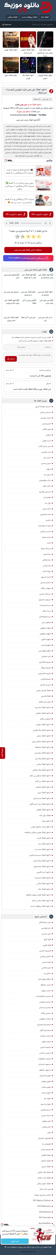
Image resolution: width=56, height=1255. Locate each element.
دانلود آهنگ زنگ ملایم (42, 860)
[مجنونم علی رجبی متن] (11, 281)
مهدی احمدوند (45, 1075)
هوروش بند (46, 1144)
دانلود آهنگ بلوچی (11, 50)
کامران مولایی (45, 956)
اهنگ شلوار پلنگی (44, 1183)
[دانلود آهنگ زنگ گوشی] (28, 65)
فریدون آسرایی (45, 950)
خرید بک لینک (45, 1189)
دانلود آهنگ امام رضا (43, 877)
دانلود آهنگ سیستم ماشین (40, 855)
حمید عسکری (45, 531)
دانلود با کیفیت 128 (13, 214)
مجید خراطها (46, 984)
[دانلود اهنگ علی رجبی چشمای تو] (45, 281)
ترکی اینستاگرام (45, 701)
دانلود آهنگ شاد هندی (42, 866)
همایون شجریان (44, 1138)
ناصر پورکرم (46, 1121)
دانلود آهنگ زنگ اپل (43, 758)
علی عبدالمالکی (45, 922)
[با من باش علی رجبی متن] (45, 307)
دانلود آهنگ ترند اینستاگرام (40, 804)
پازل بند (48, 503)
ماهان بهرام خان (44, 979)
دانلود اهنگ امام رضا (43, 707)
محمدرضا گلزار (45, 1030)
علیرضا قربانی (46, 679)
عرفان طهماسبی (45, 650)
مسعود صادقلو (45, 1070)
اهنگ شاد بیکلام (44, 1178)
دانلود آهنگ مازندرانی (42, 753)
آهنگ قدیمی (46, 696)
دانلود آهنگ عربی (44, 792)
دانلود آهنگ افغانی (43, 809)
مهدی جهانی (46, 1081)
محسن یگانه (46, 1013)
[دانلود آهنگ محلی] (11, 65)
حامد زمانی (46, 508)
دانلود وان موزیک (23, 111)
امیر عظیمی (46, 452)
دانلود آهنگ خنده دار (43, 849)
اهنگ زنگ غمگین (44, 1172)
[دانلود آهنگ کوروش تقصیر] (45, 65)
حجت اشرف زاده (44, 525)
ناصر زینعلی (46, 1126)
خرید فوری (15, 1241)
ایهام (49, 469)
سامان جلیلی (45, 582)
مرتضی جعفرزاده (44, 1058)
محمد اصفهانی (45, 1018)
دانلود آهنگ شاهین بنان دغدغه (28, 51)
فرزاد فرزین (47, 945)
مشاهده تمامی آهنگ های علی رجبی (28, 250)
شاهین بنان (46, 622)
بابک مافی (47, 486)
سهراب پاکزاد (46, 588)
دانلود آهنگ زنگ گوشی (28, 77)
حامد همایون (45, 514)
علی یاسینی (46, 933)
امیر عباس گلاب (44, 446)
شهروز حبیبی (46, 645)
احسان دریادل (45, 412)
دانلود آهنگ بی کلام (43, 781)
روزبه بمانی (46, 571)
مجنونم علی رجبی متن (11, 292)
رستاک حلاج (46, 548)
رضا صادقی (47, 559)
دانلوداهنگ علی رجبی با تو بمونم (28, 293)
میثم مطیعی (46, 1109)
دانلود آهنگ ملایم (44, 764)
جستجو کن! (6, 24)
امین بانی (47, 457)
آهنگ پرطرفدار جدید (29, 17)
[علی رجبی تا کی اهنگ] (28, 307)
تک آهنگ (37, 99)
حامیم (48, 520)
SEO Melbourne (44, 1206)
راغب (49, 542)
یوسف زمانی (46, 1149)
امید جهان (47, 440)
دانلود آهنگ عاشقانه (43, 747)
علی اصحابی (46, 656)
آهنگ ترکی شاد (45, 815)
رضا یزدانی (47, 565)
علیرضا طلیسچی (44, 673)
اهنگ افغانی (46, 1155)
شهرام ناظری (46, 639)
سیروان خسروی (45, 599)
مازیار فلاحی (46, 967)
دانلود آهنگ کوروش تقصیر (45, 77)
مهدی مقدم (46, 1087)
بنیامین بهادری (45, 491)
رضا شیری (47, 554)
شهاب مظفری (45, 628)
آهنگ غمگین (12, 17)
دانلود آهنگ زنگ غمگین (41, 770)
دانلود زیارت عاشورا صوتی (41, 826)
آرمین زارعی (46, 423)
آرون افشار (47, 429)
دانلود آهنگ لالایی (44, 883)
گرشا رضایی (46, 962)
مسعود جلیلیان (44, 1064)
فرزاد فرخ (47, 939)
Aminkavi (30, 1252)
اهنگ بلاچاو (46, 1160)
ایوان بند (47, 474)
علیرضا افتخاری (45, 662)
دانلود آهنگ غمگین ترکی (41, 741)
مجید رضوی (46, 990)
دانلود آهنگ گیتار (44, 838)
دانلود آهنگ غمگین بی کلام (40, 775)
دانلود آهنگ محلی (10, 75)
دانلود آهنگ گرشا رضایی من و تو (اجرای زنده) (45, 53)
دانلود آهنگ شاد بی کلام (41, 900)
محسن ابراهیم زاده (43, 996)
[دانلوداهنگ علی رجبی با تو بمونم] (28, 281)
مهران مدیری (46, 1104)
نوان (49, 1132)
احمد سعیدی (46, 418)
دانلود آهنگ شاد (44, 889)
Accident (33, 1252)
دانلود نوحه (46, 821)
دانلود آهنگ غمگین (43, 713)
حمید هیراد (46, 537)
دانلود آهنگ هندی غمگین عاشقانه (38, 832)
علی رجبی (45, 99)
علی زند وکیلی (45, 684)
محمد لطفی (46, 1041)
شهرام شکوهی (45, 633)
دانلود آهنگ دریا (44, 843)
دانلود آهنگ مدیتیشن (42, 798)
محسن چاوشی (45, 1002)
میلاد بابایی (46, 1115)
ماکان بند (47, 973)
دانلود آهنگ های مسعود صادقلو (38, 895)
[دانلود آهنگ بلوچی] (11, 39)
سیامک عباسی (45, 594)
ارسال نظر (11, 358)
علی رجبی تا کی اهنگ (28, 317)
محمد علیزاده (45, 1036)
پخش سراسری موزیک (42, 1195)
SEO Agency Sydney (42, 1200)
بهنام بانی (47, 497)
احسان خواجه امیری (43, 406)
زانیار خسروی (46, 577)
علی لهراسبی (46, 928)
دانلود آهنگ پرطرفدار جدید (40, 906)
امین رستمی (46, 463)
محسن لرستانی (45, 1007)
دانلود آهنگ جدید (34, 104)
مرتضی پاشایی (45, 1053)
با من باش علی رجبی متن (45, 319)
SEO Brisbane (45, 1212)
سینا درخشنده (45, 605)
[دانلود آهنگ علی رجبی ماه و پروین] (11, 307)
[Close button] (54, 1224)
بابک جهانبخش (45, 480)
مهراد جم (47, 1098)
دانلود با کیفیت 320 (39, 214)
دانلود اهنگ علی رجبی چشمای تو (45, 293)
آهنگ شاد (45, 17)
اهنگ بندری (46, 1166)
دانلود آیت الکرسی (44, 872)
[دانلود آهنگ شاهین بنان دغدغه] (28, 39)
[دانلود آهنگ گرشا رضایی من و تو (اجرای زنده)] (45, 39)
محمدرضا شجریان (44, 1024)
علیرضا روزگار (46, 667)
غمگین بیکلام (45, 719)
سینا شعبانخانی (45, 616)
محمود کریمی (45, 1047)
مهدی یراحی (46, 1092)
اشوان (48, 435)
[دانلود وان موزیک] (28, 7)
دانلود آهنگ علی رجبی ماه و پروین (11, 319)
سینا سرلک (46, 611)
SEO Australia (45, 1217)
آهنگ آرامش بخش (43, 690)
